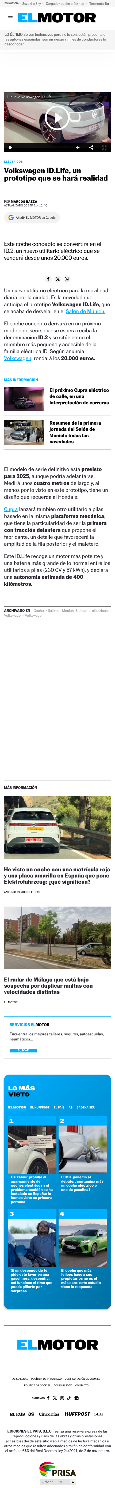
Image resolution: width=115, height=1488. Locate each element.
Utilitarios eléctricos (92, 611)
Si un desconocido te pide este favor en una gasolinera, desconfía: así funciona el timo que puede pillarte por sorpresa (31, 1280)
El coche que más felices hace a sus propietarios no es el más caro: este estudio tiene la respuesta (81, 1278)
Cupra (11, 509)
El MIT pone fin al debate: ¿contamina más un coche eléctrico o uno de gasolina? (82, 1183)
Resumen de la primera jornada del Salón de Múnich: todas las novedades (75, 432)
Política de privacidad (46, 1379)
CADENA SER (86, 1107)
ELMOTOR (17, 1107)
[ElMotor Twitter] (55, 1398)
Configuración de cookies (82, 1379)
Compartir (91, 147)
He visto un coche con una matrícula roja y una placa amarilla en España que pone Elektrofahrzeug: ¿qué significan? (57, 875)
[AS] (31, 1415)
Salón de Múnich (61, 611)
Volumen (77, 147)
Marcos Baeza (24, 202)
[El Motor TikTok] (69, 1398)
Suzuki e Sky (31, 4)
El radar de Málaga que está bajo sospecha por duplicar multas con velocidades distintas (48, 985)
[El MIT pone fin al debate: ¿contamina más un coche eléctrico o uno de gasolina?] (83, 1172)
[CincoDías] (49, 1415)
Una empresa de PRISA (57, 1469)
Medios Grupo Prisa (58, 1482)
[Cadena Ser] (98, 1415)
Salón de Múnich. (85, 311)
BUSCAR (23, 1050)
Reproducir (57, 117)
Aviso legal (20, 1379)
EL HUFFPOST (39, 1107)
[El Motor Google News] (76, 1398)
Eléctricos (13, 161)
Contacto (82, 1385)
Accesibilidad (63, 1385)
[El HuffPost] (77, 1414)
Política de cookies (37, 1385)
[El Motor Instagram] (62, 1398)
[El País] (17, 1415)
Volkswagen (17, 358)
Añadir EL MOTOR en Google (36, 218)
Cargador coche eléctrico (65, 4)
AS (70, 1107)
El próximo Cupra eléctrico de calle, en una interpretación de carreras (79, 397)
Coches (39, 611)
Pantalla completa (104, 147)
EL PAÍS (59, 1107)
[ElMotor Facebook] (48, 1398)
